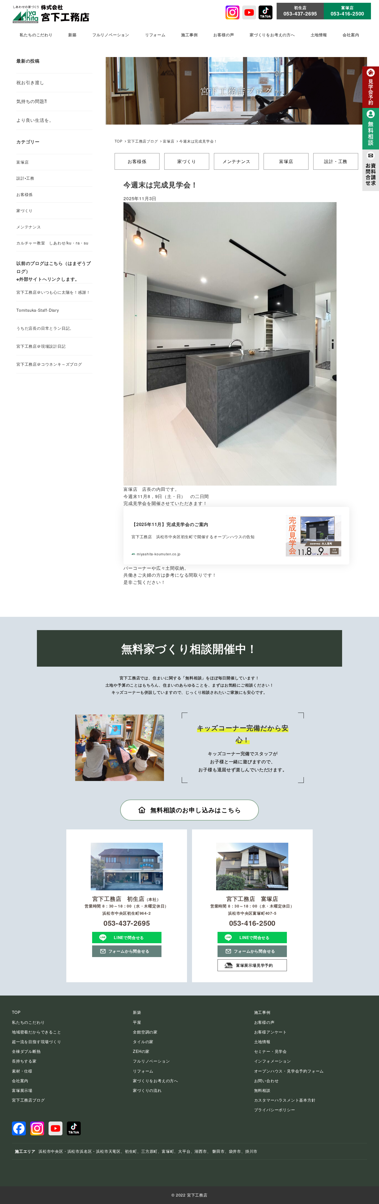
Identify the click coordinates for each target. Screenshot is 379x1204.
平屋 (137, 1022)
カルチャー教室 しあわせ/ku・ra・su (52, 243)
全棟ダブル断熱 (26, 1051)
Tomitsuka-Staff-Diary (37, 310)
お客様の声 (264, 1022)
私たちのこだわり (28, 1022)
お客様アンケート (270, 1032)
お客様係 (137, 161)
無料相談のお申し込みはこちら (195, 809)
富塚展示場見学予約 (254, 965)
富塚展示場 (22, 1090)
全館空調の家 (145, 1032)
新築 (137, 1012)
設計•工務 (25, 178)
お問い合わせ (266, 1080)
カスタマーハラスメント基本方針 (285, 1100)
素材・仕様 (22, 1071)
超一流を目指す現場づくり (36, 1041)
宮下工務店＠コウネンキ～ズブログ (49, 364)
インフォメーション (272, 1061)
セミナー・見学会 (270, 1051)
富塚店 (286, 161)
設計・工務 (335, 161)
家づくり (186, 161)
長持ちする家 (24, 1061)
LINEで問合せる (129, 937)
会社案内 (20, 1080)
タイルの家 (143, 1041)
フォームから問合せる (129, 951)
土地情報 (262, 1041)
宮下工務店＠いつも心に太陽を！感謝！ (53, 292)
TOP (118, 141)
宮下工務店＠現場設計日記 (41, 346)
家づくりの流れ (147, 1090)
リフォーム (143, 1071)
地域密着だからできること (36, 1032)
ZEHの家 (141, 1051)
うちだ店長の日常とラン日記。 (45, 328)
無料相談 (262, 1090)
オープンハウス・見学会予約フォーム (289, 1071)
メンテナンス (237, 161)
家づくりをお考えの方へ (155, 1080)
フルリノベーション (151, 1061)
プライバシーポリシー (274, 1109)
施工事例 (262, 1012)
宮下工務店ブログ (142, 141)
